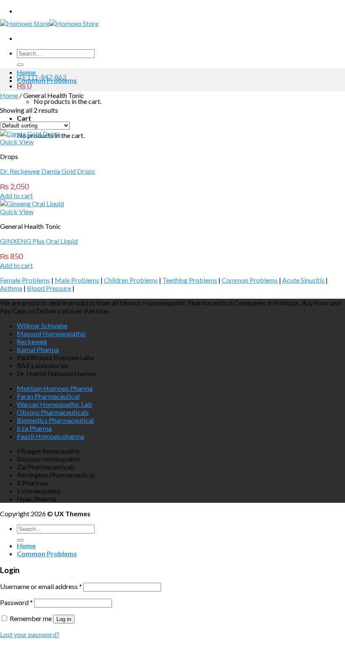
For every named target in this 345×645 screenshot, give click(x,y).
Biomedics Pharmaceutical (55, 420)
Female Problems (25, 280)
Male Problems (77, 280)
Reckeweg (32, 341)
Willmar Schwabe (42, 325)
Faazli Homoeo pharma (50, 436)
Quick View (17, 142)
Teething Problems (189, 280)
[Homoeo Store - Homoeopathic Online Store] (49, 23)
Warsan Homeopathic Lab (54, 404)
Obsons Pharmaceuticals (53, 412)
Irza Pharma (34, 428)
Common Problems (47, 80)
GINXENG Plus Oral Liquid (39, 241)
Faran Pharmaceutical (48, 396)
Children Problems (131, 280)
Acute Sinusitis (303, 280)
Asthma (11, 288)
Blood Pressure (49, 288)
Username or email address (41, 586)
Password (16, 602)
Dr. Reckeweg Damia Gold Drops (47, 171)
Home (26, 72)
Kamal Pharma (38, 349)
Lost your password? (29, 634)
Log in (63, 619)
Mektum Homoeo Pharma (55, 388)
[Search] (20, 65)
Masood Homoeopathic (51, 333)
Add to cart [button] (16, 195)
